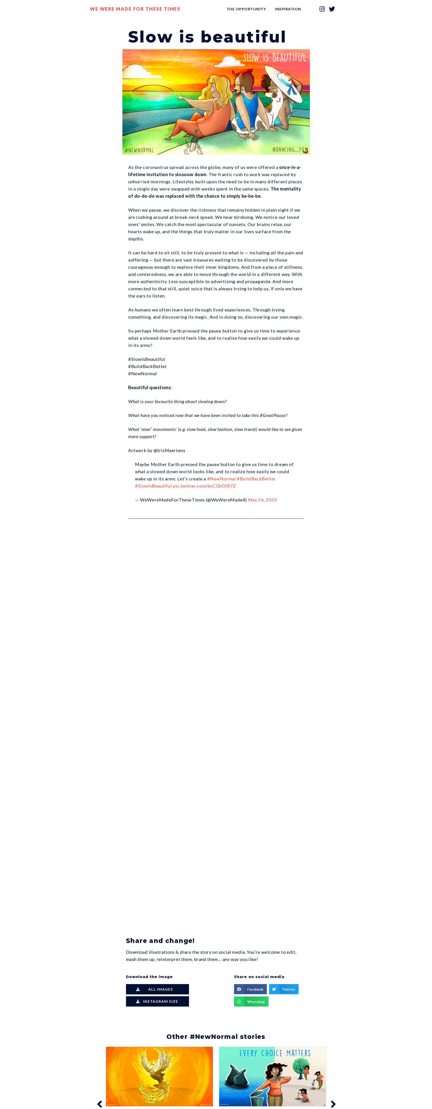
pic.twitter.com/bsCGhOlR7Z (204, 485)
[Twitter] (332, 9)
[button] (157, 989)
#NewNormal (221, 478)
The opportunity (246, 9)
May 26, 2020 (262, 499)
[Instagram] (322, 9)
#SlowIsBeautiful (153, 485)
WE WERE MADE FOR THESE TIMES (135, 8)
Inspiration (288, 9)
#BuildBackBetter (256, 478)
